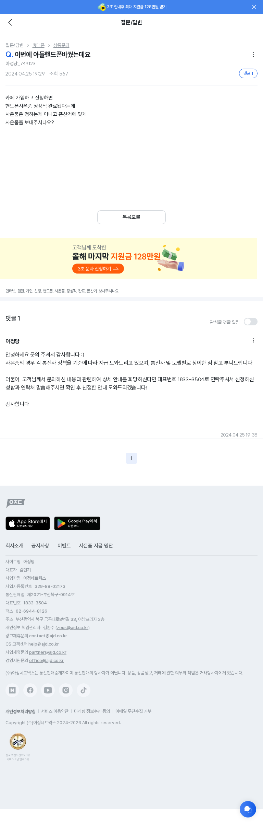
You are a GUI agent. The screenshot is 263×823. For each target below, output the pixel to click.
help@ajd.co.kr (43, 644)
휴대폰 (39, 45)
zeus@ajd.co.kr (72, 627)
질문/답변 (14, 45)
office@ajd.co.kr (46, 660)
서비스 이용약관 (54, 711)
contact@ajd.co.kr (48, 635)
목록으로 (131, 217)
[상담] (248, 809)
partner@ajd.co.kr (47, 652)
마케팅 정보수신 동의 (92, 711)
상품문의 (61, 45)
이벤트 (64, 546)
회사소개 (14, 546)
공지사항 (40, 546)
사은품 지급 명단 (96, 546)
